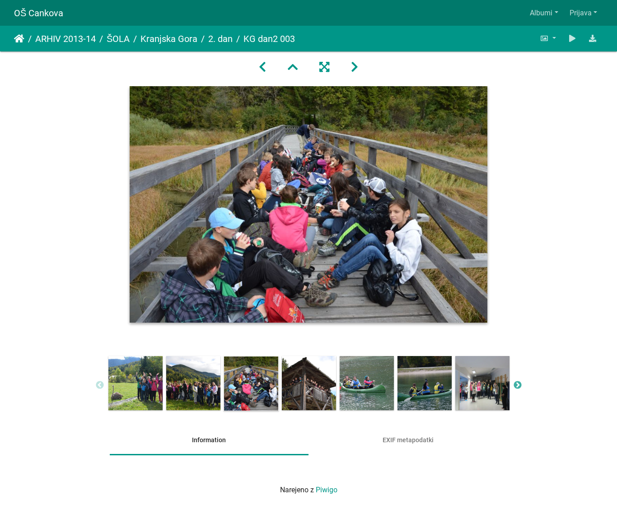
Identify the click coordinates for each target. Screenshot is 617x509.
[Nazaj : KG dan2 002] (262, 67)
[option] (135, 383)
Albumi (541, 13)
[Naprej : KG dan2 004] (354, 67)
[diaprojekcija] (572, 38)
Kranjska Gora (168, 38)
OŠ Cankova (38, 13)
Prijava (581, 13)
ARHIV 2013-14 (65, 38)
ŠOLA (118, 38)
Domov (19, 39)
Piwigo (326, 490)
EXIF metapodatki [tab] (408, 440)
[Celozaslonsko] (324, 67)
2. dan (220, 38)
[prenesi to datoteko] (592, 38)
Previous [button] (99, 385)
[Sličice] (292, 67)
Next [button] (517, 385)
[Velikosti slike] (548, 38)
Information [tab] (209, 440)
